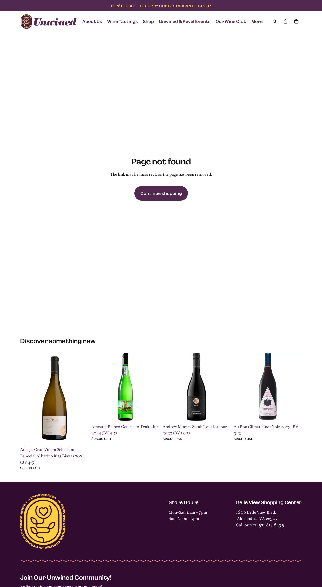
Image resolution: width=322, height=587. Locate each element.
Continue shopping (161, 193)
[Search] (274, 21)
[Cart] (296, 21)
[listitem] (257, 21)
